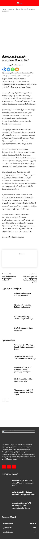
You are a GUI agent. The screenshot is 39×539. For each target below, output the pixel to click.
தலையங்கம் (11, 9)
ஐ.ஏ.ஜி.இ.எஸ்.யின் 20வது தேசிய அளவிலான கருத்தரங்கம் (9, 278)
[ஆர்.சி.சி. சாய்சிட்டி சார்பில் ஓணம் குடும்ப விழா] (7, 381)
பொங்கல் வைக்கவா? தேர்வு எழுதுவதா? (23, 329)
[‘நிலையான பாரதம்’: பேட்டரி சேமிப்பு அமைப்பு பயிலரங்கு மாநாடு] (7, 392)
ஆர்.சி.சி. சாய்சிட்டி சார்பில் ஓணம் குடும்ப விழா (23, 380)
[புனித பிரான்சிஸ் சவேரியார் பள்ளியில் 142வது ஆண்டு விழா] (7, 359)
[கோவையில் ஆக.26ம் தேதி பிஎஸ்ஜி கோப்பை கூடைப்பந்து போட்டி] (7, 347)
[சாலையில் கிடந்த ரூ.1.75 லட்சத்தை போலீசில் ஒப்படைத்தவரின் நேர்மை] (7, 370)
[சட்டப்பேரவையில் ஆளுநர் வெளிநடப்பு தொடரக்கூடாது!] (7, 319)
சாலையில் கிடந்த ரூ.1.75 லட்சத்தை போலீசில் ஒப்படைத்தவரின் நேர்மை (22, 369)
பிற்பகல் (11, 65)
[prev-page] (3, 400)
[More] (17, 69)
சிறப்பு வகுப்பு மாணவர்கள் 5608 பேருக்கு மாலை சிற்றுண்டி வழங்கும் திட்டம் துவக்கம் (30, 278)
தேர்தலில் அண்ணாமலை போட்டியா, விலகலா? (22, 294)
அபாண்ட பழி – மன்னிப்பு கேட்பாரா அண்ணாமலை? (22, 306)
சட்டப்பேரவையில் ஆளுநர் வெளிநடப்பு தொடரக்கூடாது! (23, 317)
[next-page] (7, 400)
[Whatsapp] (13, 69)
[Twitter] (8, 69)
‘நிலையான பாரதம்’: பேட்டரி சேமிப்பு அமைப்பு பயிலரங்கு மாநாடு (23, 392)
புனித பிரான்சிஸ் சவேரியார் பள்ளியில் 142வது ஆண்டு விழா (25, 357)
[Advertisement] (19, 33)
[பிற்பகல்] (4, 65)
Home (4, 9)
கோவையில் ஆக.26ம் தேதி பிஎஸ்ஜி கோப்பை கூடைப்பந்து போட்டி (24, 347)
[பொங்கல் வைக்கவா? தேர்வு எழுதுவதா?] (7, 330)
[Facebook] (4, 69)
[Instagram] (9, 466)
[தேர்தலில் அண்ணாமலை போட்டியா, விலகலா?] (7, 295)
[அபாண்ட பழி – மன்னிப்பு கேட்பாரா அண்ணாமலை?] (7, 307)
